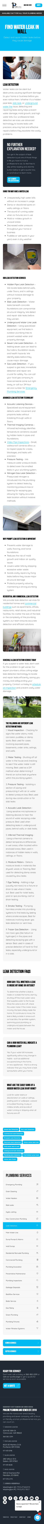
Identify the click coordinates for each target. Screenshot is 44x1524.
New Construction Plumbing (16, 1219)
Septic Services (10, 1351)
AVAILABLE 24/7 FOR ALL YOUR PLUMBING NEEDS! (22, 13)
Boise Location (9, 1469)
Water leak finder (10, 1159)
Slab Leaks (10, 1205)
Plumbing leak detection (12, 1155)
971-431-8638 (7, 1465)
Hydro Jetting (11, 1212)
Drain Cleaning (11, 1191)
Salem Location (9, 1455)
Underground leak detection (13, 1151)
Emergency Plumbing (14, 1185)
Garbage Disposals (13, 1287)
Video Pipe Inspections (18, 442)
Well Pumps (10, 1246)
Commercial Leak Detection (13, 1133)
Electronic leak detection (12, 1142)
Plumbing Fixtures (12, 1322)
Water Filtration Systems (15, 1329)
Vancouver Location (11, 1427)
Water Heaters (11, 1198)
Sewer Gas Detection (11, 1129)
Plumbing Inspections (14, 1281)
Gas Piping (10, 1308)
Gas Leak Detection (27, 1129)
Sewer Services (10, 1343)
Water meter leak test (31, 1142)
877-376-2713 (8, 1479)
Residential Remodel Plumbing (17, 1253)
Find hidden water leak (31, 1155)
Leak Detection (11, 1226)
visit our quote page (11, 1376)
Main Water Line (12, 1233)
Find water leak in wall (11, 1146)
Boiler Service (11, 1301)
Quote (38, 5)
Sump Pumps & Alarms (14, 1239)
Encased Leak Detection (12, 1138)
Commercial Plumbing (14, 1260)
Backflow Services (12, 1294)
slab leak (17, 103)
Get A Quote (13, 180)
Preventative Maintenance (15, 1274)
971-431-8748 (7, 1450)
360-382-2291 (28, 5)
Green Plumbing (12, 1315)
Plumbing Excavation (13, 1267)
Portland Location (10, 1441)
